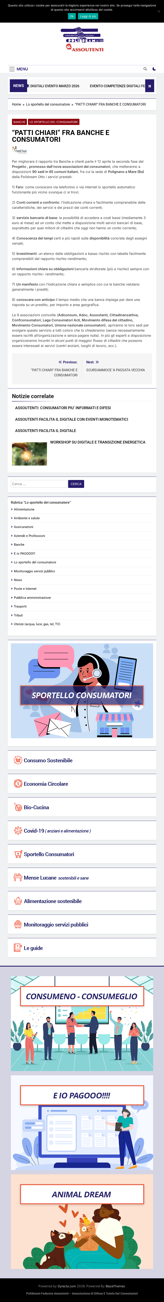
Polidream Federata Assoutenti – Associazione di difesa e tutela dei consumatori (82, 1293)
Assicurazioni (23, 527)
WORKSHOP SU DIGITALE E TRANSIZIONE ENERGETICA (97, 442)
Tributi (18, 615)
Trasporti (20, 606)
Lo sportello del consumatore (53, 122)
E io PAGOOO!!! (24, 553)
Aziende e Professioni (29, 536)
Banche (19, 122)
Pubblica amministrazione (32, 598)
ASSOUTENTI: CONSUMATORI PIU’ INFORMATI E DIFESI (63, 408)
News (18, 580)
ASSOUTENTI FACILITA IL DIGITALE (45, 431)
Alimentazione (24, 509)
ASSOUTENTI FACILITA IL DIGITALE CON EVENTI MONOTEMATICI (71, 419)
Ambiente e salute (27, 518)
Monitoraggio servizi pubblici (34, 571)
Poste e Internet (25, 589)
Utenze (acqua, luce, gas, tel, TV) (37, 624)
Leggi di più (88, 16)
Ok (72, 16)
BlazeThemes (115, 1286)
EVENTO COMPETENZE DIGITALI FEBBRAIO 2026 (118, 86)
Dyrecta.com (67, 1286)
